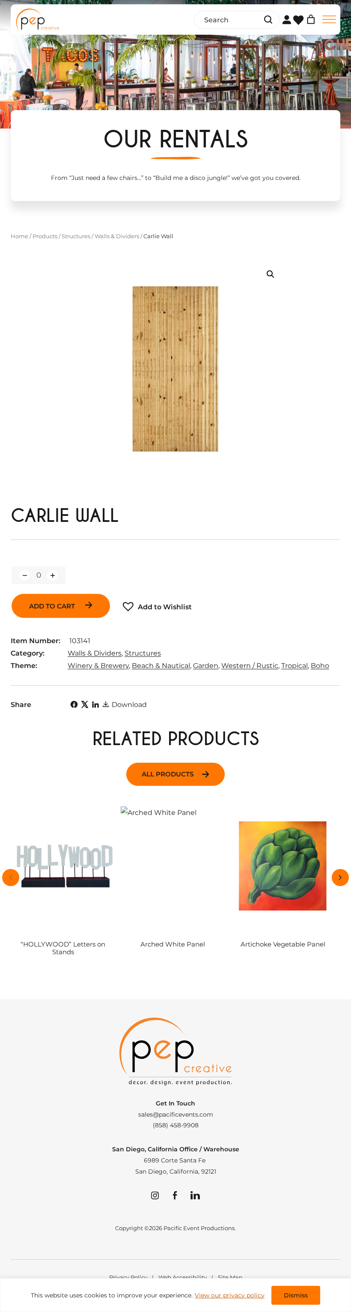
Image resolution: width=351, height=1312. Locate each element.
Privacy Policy (128, 1277)
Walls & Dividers (117, 236)
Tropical (294, 666)
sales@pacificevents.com (175, 1114)
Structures (76, 236)
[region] (175, 1295)
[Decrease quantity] (24, 575)
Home (19, 236)
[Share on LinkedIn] (95, 704)
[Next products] (340, 877)
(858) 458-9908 (176, 1125)
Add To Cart (53, 606)
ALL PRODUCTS (167, 774)
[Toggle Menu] (329, 19)
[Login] (287, 19)
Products (45, 236)
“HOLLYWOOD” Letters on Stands (63, 948)
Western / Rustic (249, 666)
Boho (320, 666)
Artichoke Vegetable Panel (283, 944)
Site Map (230, 1277)
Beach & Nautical (161, 666)
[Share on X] (84, 704)
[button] (270, 274)
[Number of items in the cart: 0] (311, 19)
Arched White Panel (172, 944)
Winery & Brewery (98, 666)
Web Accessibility (182, 1277)
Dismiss (296, 1295)
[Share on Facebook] (74, 704)
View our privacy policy (230, 1295)
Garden (205, 666)
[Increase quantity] (52, 575)
